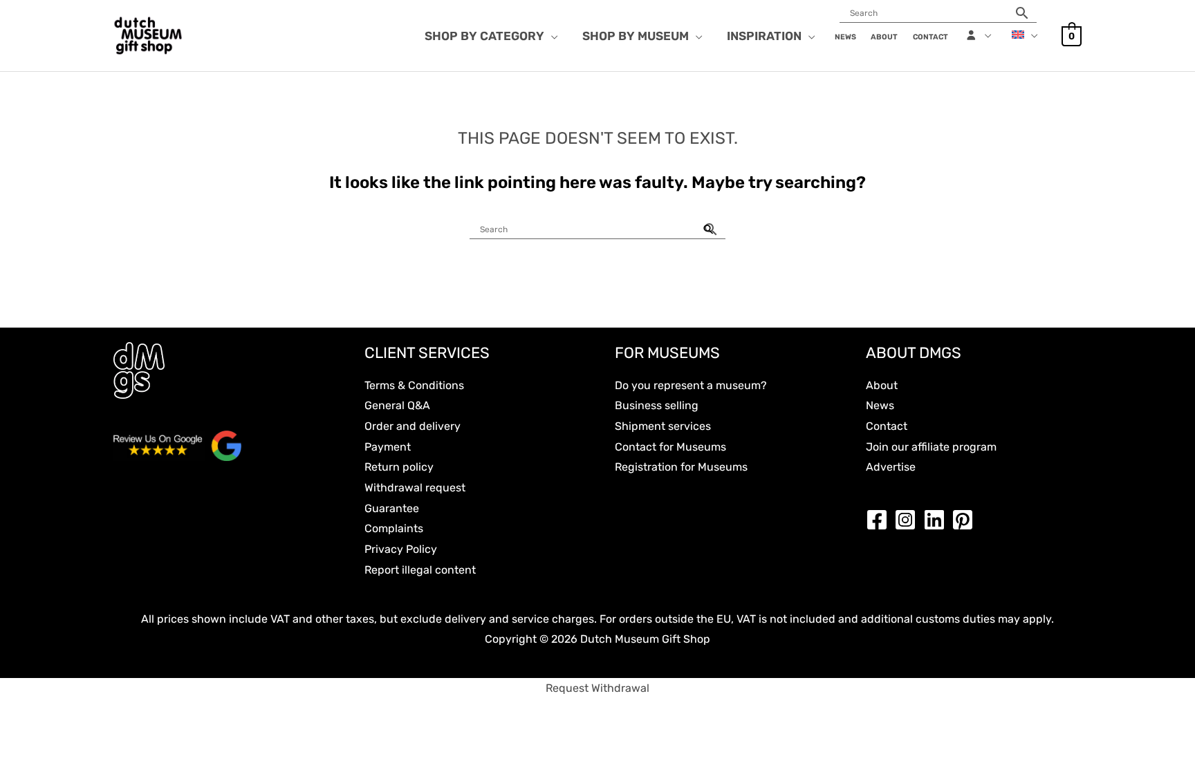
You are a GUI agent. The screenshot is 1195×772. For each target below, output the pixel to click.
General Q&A (397, 405)
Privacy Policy (400, 549)
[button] (551, 36)
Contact (886, 426)
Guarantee (391, 508)
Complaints (393, 528)
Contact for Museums (670, 446)
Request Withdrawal (597, 688)
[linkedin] (937, 520)
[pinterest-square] (966, 520)
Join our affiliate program (931, 446)
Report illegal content (420, 569)
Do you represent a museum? (691, 385)
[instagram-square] (908, 520)
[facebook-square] (880, 520)
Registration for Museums (681, 466)
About (882, 385)
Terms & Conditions (414, 385)
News (880, 405)
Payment (387, 446)
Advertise (891, 466)
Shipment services (663, 426)
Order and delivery (412, 426)
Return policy (399, 466)
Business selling (656, 405)
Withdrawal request (414, 487)
